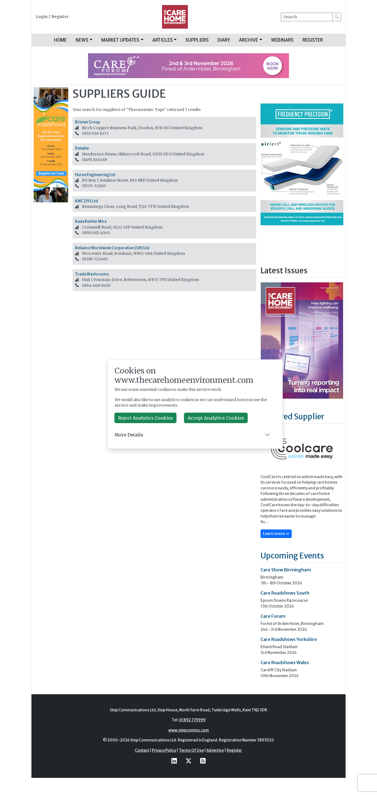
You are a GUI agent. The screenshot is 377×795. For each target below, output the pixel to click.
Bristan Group (87, 122)
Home (60, 40)
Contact (142, 750)
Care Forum (273, 616)
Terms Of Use (191, 750)
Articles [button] (162, 40)
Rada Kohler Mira (91, 221)
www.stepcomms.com (188, 730)
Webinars (282, 40)
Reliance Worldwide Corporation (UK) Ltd (112, 248)
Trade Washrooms (92, 274)
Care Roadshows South (285, 593)
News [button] (82, 40)
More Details (129, 435)
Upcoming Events (292, 556)
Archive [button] (248, 40)
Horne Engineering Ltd (95, 175)
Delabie (82, 148)
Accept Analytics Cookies (216, 418)
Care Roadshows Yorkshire (289, 639)
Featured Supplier (292, 417)
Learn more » (276, 533)
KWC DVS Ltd (86, 201)
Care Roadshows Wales (285, 662)
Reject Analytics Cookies (145, 418)
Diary (223, 40)
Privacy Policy (164, 750)
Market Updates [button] (120, 40)
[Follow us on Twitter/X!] (188, 760)
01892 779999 (192, 720)
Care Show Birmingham (286, 570)
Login (41, 16)
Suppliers (197, 40)
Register (60, 16)
